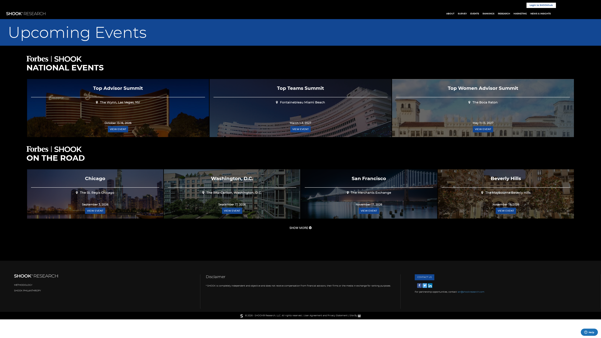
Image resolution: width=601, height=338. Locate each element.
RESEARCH (504, 14)
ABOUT (450, 14)
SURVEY (462, 14)
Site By (353, 316)
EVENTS (474, 14)
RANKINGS (488, 14)
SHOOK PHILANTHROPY (27, 291)
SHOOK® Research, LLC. (268, 316)
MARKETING (520, 14)
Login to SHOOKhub (541, 5)
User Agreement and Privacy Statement (326, 316)
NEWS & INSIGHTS (540, 14)
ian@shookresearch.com (470, 292)
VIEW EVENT (118, 129)
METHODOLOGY (23, 285)
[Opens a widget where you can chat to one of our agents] (589, 332)
